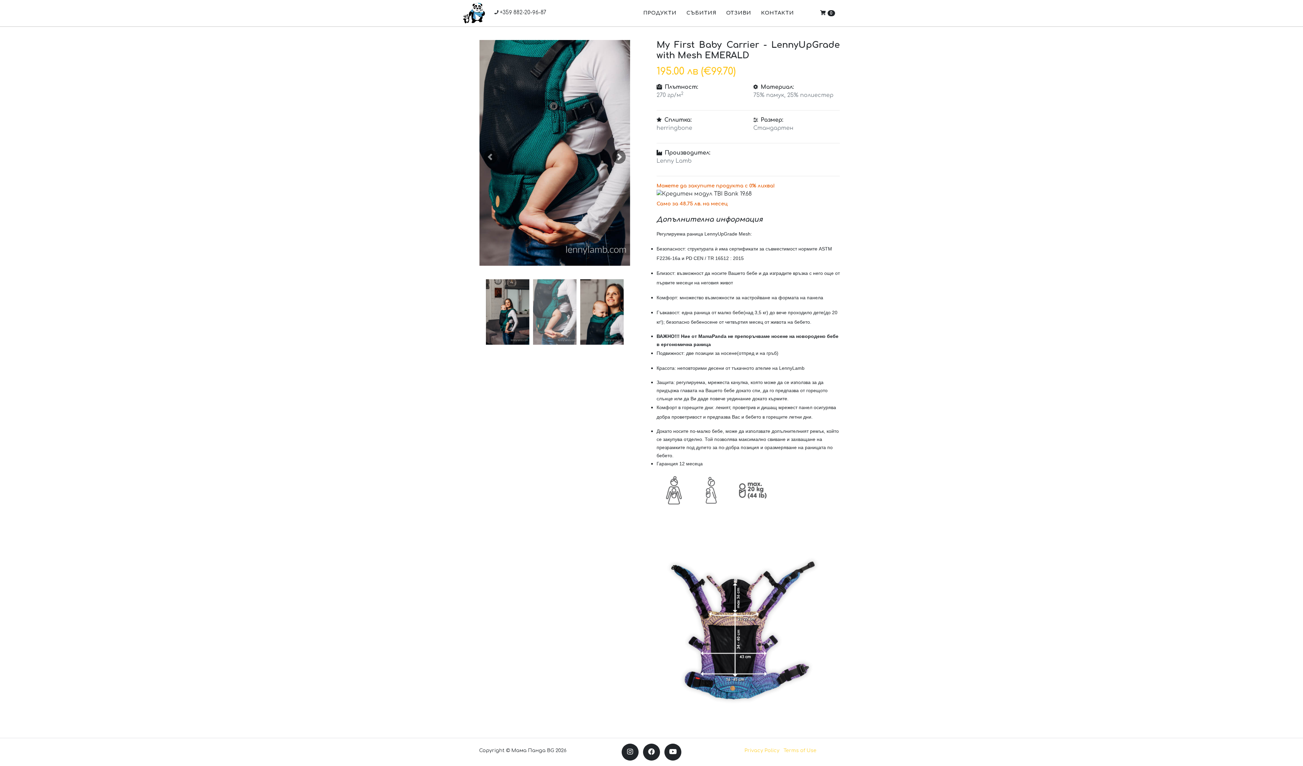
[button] (490, 157)
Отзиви (738, 13)
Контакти (777, 13)
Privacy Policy (761, 750)
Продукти (660, 13)
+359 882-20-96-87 (522, 13)
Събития (701, 13)
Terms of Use (799, 750)
